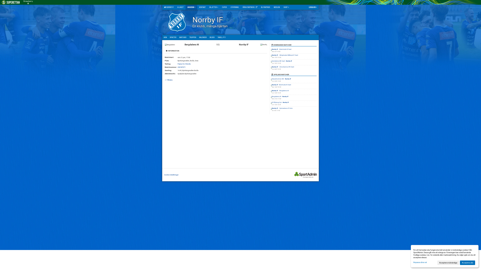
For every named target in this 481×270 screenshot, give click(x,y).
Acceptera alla (467, 263)
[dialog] (444, 256)
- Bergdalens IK (280, 91)
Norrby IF (170, 7)
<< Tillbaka (168, 80)
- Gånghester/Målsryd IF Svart (285, 55)
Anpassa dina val (420, 262)
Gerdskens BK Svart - (282, 61)
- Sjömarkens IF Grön (282, 108)
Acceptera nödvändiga (448, 263)
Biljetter (213, 7)
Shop (286, 7)
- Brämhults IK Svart (281, 49)
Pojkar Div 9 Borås (184, 64)
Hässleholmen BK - (281, 79)
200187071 (182, 67)
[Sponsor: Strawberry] (28, 2)
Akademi (190, 7)
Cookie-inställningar (171, 175)
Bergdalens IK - (280, 96)
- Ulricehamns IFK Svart (283, 67)
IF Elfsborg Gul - (280, 102)
